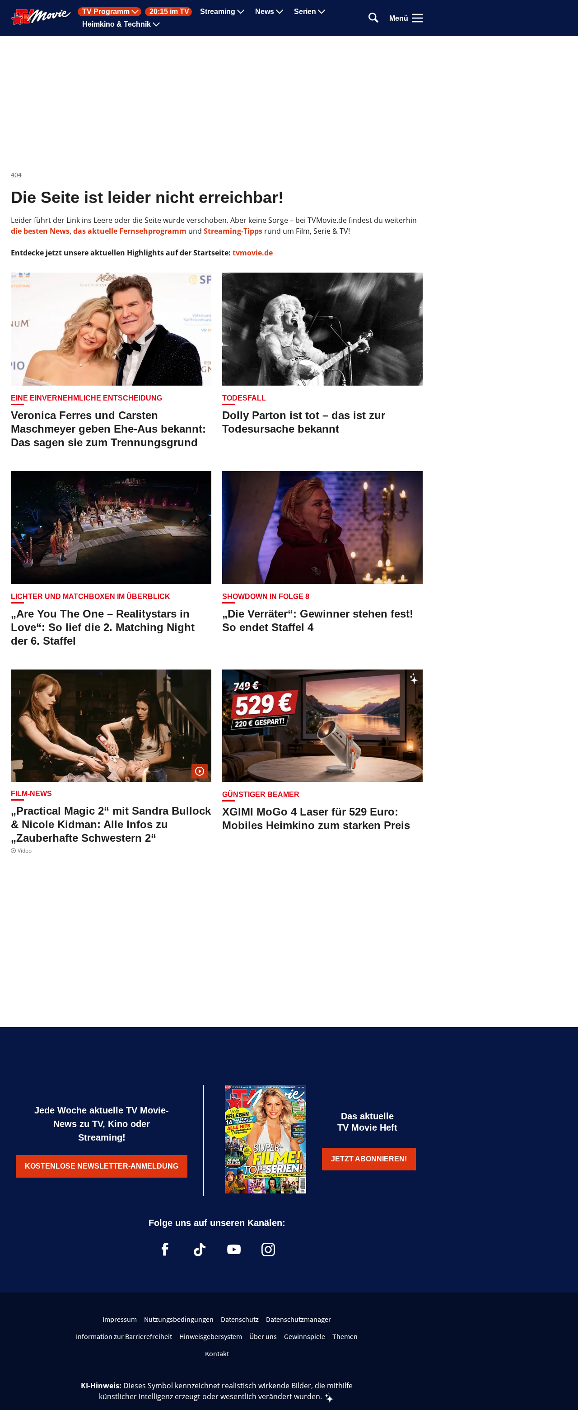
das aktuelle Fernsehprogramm (128, 231)
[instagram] (268, 1249)
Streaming (217, 11)
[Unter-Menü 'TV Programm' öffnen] (135, 11)
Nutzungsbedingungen (179, 1319)
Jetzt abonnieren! (369, 1159)
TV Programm (106, 11)
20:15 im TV (169, 11)
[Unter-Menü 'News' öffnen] (279, 11)
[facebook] (165, 1249)
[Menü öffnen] (417, 18)
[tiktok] (199, 1249)
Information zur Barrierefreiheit (124, 1336)
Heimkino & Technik (116, 24)
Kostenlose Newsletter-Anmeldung (101, 1166)
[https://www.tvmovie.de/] (41, 17)
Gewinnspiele (304, 1336)
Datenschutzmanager (298, 1319)
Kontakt (217, 1353)
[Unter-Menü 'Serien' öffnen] (321, 11)
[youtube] (233, 1249)
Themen (345, 1336)
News (264, 11)
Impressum (120, 1319)
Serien (305, 11)
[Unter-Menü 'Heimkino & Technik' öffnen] (156, 24)
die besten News (40, 231)
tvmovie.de (253, 253)
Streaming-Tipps (233, 231)
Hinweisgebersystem (210, 1336)
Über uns (263, 1336)
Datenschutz (240, 1319)
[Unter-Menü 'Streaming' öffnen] (240, 11)
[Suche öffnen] (373, 18)
